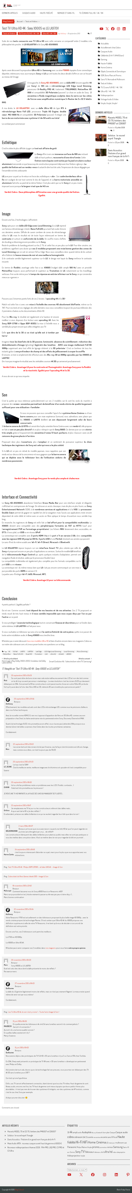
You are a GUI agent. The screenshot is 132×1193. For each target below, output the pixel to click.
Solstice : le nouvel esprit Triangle (116, 137)
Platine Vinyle (87, 1147)
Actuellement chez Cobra (111, 47)
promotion (103, 1147)
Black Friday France (123, 1190)
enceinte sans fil (107, 1137)
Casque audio (122, 1132)
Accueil (20, 21)
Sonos (72, 1152)
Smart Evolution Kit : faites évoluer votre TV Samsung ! (70, 662)
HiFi (85, 1142)
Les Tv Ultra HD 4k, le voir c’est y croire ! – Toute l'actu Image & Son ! (33, 1012)
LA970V (30, 651)
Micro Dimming (82, 651)
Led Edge (39, 651)
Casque (112, 1132)
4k (9, 651)
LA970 (22, 651)
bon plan (106, 1132)
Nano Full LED (18, 654)
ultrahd (61, 654)
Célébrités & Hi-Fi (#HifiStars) (112, 55)
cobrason (78, 1136)
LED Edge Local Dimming (52, 651)
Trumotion (38, 654)
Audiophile (87, 1132)
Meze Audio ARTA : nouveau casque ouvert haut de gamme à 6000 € (34, 1143)
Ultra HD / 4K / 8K (49, 33)
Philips (79, 1147)
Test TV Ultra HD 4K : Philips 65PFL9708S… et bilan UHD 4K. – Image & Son (35, 867)
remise (110, 1147)
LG (107, 1142)
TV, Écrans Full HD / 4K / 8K (91, 13)
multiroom (119, 1142)
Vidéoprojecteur (73, 1155)
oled (125, 1143)
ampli (75, 1132)
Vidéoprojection (107, 95)
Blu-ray (94, 1133)
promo (95, 1147)
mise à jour (112, 1143)
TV (83, 1151)
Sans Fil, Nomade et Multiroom (113, 79)
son (68, 1152)
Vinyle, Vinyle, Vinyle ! (109, 103)
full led (15, 651)
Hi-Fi (79, 1142)
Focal (115, 1137)
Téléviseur (89, 1151)
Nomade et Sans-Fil (66, 13)
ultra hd (53, 654)
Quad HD (29, 654)
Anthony (63, 33)
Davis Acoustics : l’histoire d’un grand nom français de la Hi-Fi (118, 153)
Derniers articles (10, 13)
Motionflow (7, 654)
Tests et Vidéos (31, 21)
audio (80, 1132)
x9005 (69, 654)
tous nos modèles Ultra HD (38, 641)
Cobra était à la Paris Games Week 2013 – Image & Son (28, 876)
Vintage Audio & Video (109, 99)
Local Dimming (69, 651)
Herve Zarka (9, 854)
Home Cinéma (106, 67)
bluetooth (99, 1132)
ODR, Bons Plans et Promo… (111, 75)
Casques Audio (28, 13)
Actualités (105, 43)
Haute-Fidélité (46, 13)
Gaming (104, 59)
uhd (46, 654)
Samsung (118, 1147)
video (114, 1152)
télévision (97, 1152)
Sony (78, 1151)
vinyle (83, 1155)
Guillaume (10, 988)
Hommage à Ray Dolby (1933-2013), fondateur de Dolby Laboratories (24, 662)
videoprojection (120, 1152)
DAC (84, 1137)
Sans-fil (126, 1147)
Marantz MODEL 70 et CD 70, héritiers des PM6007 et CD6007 (117, 120)
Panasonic (71, 1146)
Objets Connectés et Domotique (113, 71)
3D (68, 1132)
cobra (70, 1137)
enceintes (97, 1137)
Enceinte (89, 1137)
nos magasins (51, 948)
